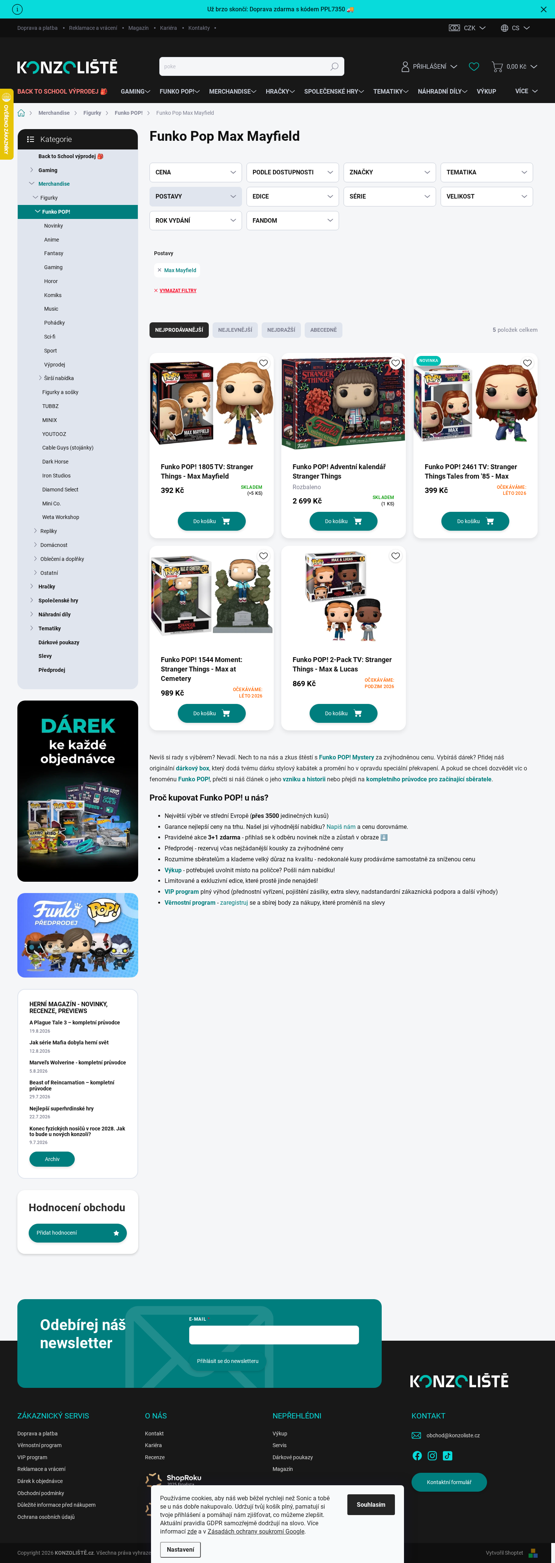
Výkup (280, 1434)
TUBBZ (50, 406)
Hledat (334, 66)
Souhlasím (371, 1504)
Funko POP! (56, 212)
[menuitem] (65, 91)
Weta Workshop (60, 517)
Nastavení (180, 1549)
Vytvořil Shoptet (504, 1553)
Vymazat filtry (178, 290)
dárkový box (192, 768)
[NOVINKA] (475, 407)
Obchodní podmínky (40, 1493)
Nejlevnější (235, 330)
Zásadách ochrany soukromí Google (256, 1531)
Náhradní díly (55, 614)
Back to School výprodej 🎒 (71, 156)
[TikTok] (447, 1454)
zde (192, 1531)
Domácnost (54, 545)
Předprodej (52, 670)
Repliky (48, 531)
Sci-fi (49, 337)
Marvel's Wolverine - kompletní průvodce (77, 1062)
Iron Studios (56, 476)
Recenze (155, 1457)
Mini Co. (51, 503)
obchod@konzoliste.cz (453, 1435)
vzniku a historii (304, 779)
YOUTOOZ (54, 434)
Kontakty (199, 28)
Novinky (53, 226)
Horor (51, 281)
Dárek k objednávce (40, 1481)
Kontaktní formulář (449, 1482)
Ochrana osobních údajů (46, 1517)
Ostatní (49, 573)
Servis (280, 1445)
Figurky (49, 198)
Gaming (48, 170)
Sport (50, 351)
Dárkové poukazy (59, 642)
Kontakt (154, 1434)
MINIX (49, 420)
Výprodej (54, 365)
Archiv (52, 1159)
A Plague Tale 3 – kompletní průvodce (74, 1022)
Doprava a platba (37, 28)
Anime (51, 240)
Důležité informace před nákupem (56, 1505)
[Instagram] (432, 1454)
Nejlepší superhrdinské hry (61, 1109)
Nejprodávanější (179, 330)
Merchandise (54, 184)
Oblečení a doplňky (62, 559)
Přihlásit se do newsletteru (228, 1361)
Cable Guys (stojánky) (68, 448)
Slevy (45, 656)
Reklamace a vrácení (93, 28)
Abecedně (323, 330)
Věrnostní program (39, 1445)
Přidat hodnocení (57, 1233)
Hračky (47, 587)
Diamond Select (60, 490)
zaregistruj (235, 902)
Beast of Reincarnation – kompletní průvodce (71, 1085)
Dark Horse (55, 462)
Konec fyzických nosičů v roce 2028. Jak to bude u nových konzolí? (77, 1131)
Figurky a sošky (60, 392)
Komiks (53, 295)
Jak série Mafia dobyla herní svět (69, 1042)
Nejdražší (281, 330)
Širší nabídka (59, 378)
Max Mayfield (180, 270)
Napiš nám (341, 826)
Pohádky (54, 323)
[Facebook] (417, 1454)
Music (51, 309)
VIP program (32, 1457)
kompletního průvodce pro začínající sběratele (429, 779)
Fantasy (53, 253)
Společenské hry (58, 600)
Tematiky (50, 628)
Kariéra (168, 28)
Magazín (138, 28)
